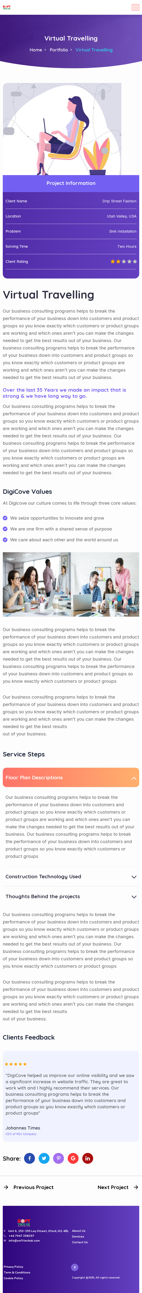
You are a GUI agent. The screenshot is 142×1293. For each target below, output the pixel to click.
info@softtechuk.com (24, 1241)
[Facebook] (29, 1158)
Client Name (16, 201)
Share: (12, 1158)
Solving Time (17, 246)
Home (36, 50)
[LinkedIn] (87, 1158)
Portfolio (59, 50)
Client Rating (17, 261)
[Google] (73, 1158)
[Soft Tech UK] (7, 7)
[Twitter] (44, 1158)
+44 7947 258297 (21, 1236)
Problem (13, 231)
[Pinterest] (58, 1158)
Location (13, 216)
